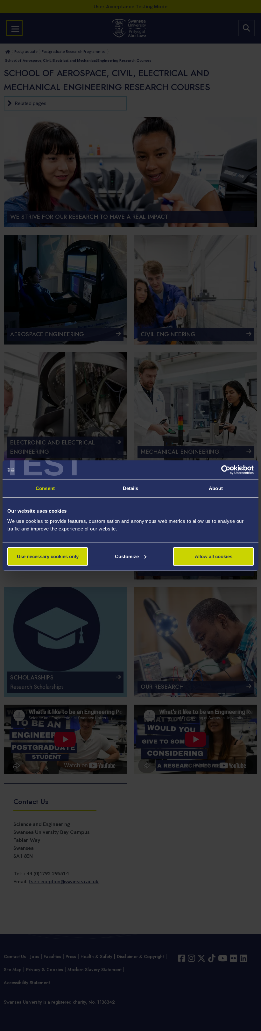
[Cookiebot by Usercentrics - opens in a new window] (226, 470)
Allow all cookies (213, 556)
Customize (127, 556)
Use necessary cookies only (48, 556)
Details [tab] (130, 488)
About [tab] (216, 488)
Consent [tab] (45, 488)
